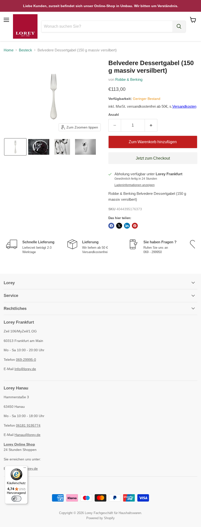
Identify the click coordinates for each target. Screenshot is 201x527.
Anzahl (113, 115)
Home (8, 50)
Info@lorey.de (25, 369)
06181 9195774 (28, 425)
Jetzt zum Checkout (153, 158)
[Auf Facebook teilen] (111, 226)
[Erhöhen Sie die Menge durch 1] (151, 125)
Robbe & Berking (128, 79)
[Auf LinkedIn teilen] (127, 226)
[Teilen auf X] (119, 226)
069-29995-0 (26, 360)
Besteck (25, 50)
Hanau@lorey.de (27, 435)
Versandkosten (184, 106)
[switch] (16, 499)
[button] (15, 147)
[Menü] (25, 469)
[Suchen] (179, 26)
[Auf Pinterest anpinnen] (135, 226)
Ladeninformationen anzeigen (134, 185)
